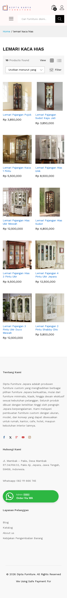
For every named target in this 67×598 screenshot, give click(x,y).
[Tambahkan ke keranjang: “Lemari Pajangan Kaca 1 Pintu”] (13, 161)
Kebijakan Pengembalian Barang (23, 538)
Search (59, 19)
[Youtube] (23, 437)
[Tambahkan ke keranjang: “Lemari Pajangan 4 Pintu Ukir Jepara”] (45, 267)
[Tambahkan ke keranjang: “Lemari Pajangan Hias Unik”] (45, 161)
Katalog (8, 527)
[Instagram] (29, 437)
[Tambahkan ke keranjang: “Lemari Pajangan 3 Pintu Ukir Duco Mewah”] (13, 320)
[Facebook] (4, 437)
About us (8, 532)
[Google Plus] (17, 437)
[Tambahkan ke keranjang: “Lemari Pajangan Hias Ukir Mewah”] (13, 214)
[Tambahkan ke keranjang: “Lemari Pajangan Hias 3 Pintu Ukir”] (13, 267)
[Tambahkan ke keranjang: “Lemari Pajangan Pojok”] (13, 108)
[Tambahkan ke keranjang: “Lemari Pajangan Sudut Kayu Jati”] (45, 108)
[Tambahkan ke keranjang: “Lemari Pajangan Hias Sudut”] (45, 214)
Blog (6, 522)
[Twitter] (10, 437)
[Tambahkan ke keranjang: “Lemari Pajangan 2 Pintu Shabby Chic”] (45, 320)
